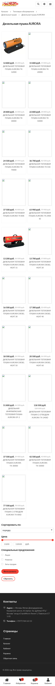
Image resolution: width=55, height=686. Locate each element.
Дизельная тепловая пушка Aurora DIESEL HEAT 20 (40, 265)
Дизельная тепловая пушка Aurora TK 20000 (40, 69)
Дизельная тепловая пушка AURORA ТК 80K (14, 214)
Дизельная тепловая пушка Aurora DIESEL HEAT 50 (14, 362)
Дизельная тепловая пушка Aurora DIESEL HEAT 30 (14, 313)
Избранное (20, 681)
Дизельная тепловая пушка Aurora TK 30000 (14, 118)
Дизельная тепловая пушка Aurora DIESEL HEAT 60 (40, 362)
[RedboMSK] (10, 3)
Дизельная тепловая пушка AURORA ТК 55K (40, 165)
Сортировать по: (11, 524)
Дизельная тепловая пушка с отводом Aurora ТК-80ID (14, 512)
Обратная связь (10, 658)
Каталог (6, 643)
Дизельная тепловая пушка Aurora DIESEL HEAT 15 (14, 265)
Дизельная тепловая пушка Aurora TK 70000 (14, 167)
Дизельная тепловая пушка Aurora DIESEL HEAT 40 (40, 313)
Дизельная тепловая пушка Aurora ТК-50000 (40, 463)
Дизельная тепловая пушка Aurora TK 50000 (40, 118)
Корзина (34, 681)
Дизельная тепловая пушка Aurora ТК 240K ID (40, 216)
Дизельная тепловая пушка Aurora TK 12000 (14, 69)
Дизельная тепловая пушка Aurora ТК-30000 (14, 463)
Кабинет (48, 683)
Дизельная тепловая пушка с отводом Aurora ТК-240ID (40, 414)
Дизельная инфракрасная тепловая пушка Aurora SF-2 (13, 412)
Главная (7, 683)
